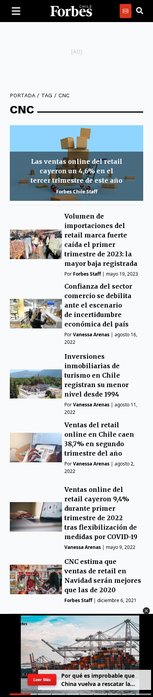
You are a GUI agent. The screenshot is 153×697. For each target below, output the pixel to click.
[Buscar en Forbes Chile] (139, 11)
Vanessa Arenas (91, 334)
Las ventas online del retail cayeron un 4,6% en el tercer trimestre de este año (76, 171)
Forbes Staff (87, 274)
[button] (146, 610)
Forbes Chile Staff (76, 191)
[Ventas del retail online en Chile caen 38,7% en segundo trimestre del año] (36, 447)
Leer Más (42, 679)
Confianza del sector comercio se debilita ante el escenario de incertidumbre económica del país (98, 305)
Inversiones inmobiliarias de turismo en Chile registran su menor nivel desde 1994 (96, 375)
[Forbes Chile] (71, 11)
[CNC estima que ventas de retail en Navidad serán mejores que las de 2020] (36, 579)
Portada (22, 95)
